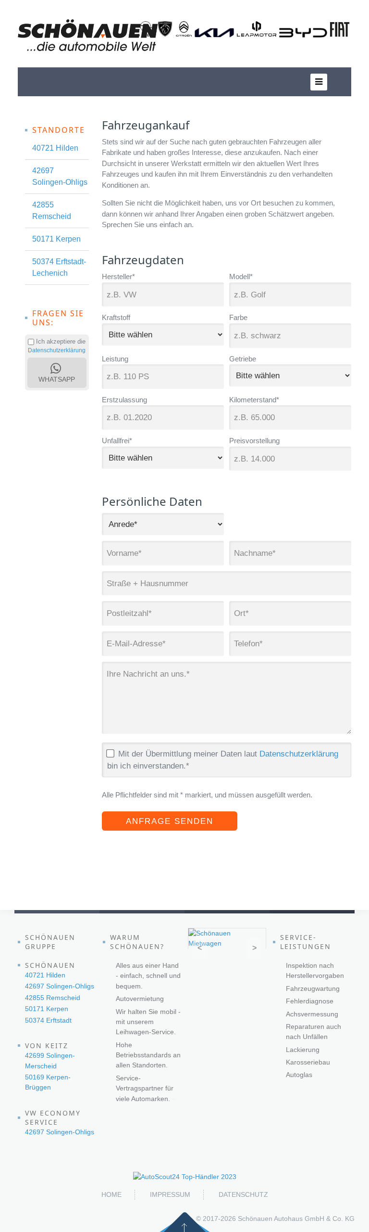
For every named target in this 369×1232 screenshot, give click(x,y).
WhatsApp (56, 374)
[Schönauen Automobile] (88, 35)
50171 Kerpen (56, 239)
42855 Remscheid (51, 210)
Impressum (170, 1194)
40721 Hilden (55, 148)
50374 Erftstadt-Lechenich (59, 267)
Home (111, 1194)
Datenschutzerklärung (298, 753)
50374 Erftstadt (48, 1020)
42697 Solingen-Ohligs (59, 176)
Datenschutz (243, 1194)
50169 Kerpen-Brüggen (48, 1082)
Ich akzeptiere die (60, 341)
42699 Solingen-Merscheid (50, 1060)
